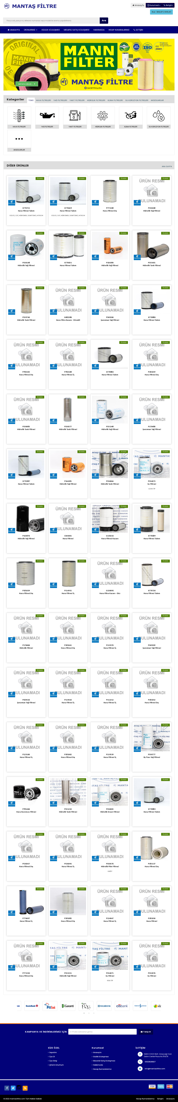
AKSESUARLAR (157, 100)
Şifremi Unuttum (56, 1065)
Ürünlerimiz (30, 29)
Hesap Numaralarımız (119, 29)
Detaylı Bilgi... (25, 84)
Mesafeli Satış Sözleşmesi (76, 29)
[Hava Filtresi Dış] (110, 191)
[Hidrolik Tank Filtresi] (152, 246)
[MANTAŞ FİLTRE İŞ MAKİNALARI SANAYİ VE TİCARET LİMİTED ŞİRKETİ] (31, 6)
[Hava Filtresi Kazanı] (110, 519)
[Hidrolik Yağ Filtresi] (152, 191)
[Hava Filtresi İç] (68, 355)
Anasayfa (15, 29)
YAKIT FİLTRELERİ (77, 100)
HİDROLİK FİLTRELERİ (96, 100)
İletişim (139, 29)
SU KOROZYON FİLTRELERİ (136, 100)
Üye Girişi (53, 1061)
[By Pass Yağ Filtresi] (152, 737)
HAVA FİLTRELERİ (43, 100)
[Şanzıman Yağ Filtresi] (110, 300)
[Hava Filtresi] (68, 519)
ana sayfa (167, 166)
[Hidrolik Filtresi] (26, 628)
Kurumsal (154, 5)
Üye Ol (52, 1056)
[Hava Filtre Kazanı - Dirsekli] (68, 300)
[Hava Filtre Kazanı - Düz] (110, 573)
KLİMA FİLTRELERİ (115, 100)
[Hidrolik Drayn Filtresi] (110, 792)
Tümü (31, 100)
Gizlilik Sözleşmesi (50, 29)
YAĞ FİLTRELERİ (60, 100)
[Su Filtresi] (152, 464)
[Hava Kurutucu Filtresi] (26, 792)
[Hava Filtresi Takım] (26, 191)
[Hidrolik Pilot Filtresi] (110, 847)
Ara (104, 20)
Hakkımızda (98, 29)
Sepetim (53, 1052)
